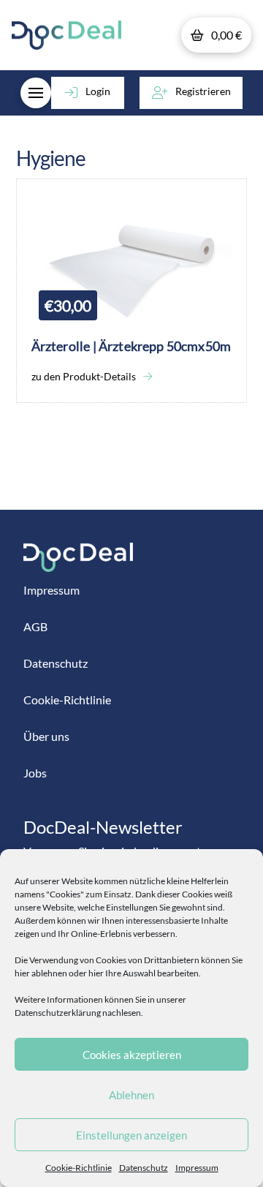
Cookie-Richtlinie (78, 1167)
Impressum (196, 1167)
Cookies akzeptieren (132, 1054)
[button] (216, 35)
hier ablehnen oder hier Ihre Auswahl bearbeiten (107, 973)
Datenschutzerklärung (58, 1012)
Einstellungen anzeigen (131, 1135)
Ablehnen (131, 1094)
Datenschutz (143, 1167)
